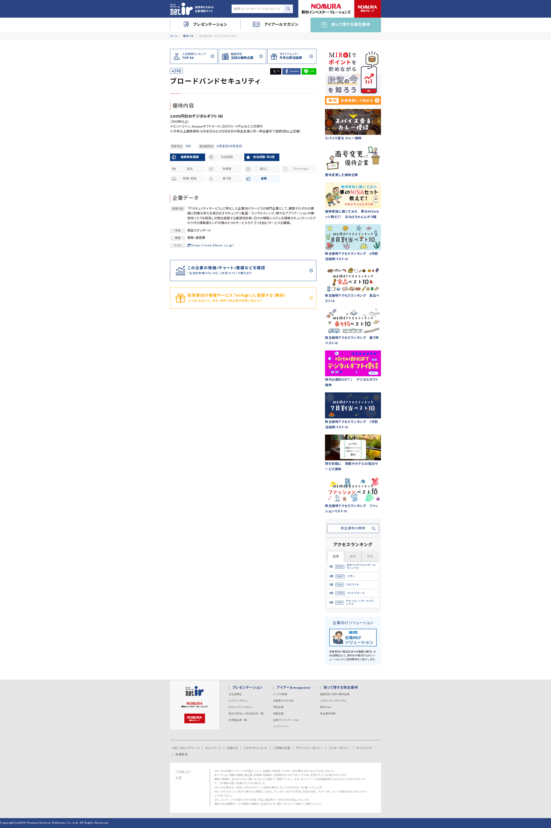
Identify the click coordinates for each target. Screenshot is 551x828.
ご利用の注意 (281, 748)
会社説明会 (235, 694)
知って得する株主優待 (340, 688)
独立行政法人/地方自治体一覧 (246, 714)
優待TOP (188, 36)
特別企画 (278, 707)
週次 (353, 556)
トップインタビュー (239, 701)
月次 (370, 556)
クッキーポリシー (340, 748)
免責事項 (181, 754)
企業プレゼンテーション (286, 720)
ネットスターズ (356, 593)
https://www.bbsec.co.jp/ (213, 245)
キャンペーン (213, 748)
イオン (351, 576)
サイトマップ (364, 748)
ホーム (173, 36)
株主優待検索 (328, 714)
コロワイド (352, 585)
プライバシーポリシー (309, 748)
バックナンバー (281, 726)
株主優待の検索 (353, 528)
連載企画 (278, 714)
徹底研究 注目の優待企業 (334, 694)
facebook (294, 71)
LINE (311, 71)
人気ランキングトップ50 (333, 701)
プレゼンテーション (247, 688)
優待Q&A (325, 707)
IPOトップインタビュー (241, 707)
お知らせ (232, 748)
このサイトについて (255, 748)
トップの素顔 (280, 694)
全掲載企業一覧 (238, 720)
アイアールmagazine (293, 688)
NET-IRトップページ (186, 748)
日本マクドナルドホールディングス (361, 567)
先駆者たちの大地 (283, 701)
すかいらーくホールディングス (360, 602)
